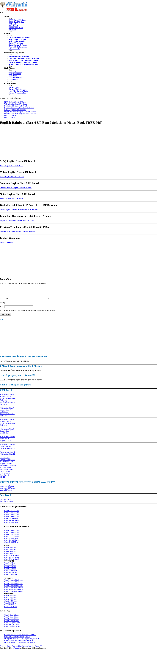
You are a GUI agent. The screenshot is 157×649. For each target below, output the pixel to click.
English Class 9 (5, 433)
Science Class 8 (5, 421)
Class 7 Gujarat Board (11, 617)
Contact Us (38, 646)
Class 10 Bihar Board (11, 555)
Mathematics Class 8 (7, 419)
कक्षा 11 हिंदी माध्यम (6, 490)
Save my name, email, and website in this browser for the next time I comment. (29, 310)
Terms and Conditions (19, 646)
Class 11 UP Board (10, 572)
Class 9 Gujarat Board (11, 621)
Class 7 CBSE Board (11, 513)
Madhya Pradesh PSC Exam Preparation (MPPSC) (21, 639)
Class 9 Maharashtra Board (13, 586)
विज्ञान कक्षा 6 (4, 404)
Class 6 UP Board (10, 563)
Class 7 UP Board (10, 565)
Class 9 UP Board (10, 569)
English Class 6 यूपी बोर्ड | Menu (10, 98)
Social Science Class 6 (7, 398)
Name (2, 302)
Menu (2, 13)
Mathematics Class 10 (7, 437)
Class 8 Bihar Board (11, 551)
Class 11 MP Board (10, 605)
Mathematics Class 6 (7, 394)
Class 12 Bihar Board (11, 559)
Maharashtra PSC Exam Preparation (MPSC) (19, 642)
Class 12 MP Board (10, 607)
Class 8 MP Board (10, 599)
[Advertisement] (64, 142)
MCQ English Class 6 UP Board (11, 166)
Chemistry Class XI (6, 446)
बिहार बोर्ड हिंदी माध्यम (6, 501)
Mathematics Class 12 (7, 454)
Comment (4, 299)
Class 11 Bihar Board (11, 557)
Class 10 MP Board (10, 603)
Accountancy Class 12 (7, 452)
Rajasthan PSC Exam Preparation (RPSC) (18, 640)
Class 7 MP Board (10, 597)
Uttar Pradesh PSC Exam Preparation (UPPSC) (20, 635)
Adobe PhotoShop (6, 469)
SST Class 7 (4, 412)
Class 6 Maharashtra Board (13, 580)
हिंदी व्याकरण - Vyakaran (8, 465)
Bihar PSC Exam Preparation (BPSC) (17, 637)
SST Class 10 (4, 439)
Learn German (5, 473)
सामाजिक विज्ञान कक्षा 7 (7, 414)
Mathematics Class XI (7, 444)
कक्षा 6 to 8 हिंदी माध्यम (7, 486)
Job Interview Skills (6, 462)
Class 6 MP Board (10, 595)
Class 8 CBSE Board (11, 514)
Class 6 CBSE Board (11, 511)
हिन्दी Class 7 (4, 416)
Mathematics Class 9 (7, 429)
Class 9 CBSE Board (11, 516)
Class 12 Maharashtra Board (13, 591)
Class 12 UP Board (10, 574)
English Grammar (6, 463)
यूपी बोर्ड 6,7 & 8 (5, 499)
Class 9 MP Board (10, 601)
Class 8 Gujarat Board (11, 619)
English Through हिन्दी (7, 460)
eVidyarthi (16, 648)
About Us (30, 646)
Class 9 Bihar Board (11, 553)
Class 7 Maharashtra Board (13, 582)
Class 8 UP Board (10, 567)
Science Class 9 (5, 431)
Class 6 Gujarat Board (11, 615)
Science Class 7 (5, 410)
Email (2, 306)
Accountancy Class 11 (7, 448)
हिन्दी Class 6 (4, 400)
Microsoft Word (5, 467)
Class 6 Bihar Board (11, 547)
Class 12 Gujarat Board (12, 626)
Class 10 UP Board (10, 570)
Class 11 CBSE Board (11, 520)
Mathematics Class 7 (7, 408)
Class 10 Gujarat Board (12, 623)
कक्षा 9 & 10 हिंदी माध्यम (7, 488)
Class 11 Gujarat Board (12, 624)
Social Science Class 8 (7, 423)
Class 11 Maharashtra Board (13, 589)
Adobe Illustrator (5, 471)
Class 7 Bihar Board (11, 549)
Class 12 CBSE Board (11, 522)
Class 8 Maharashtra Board (13, 584)
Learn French (4, 475)
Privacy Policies (5, 646)
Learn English (5, 458)
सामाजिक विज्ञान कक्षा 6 (7, 402)
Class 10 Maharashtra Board (13, 588)
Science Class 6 (5, 396)
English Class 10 (5, 440)
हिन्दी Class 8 (4, 425)
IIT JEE (2, 477)
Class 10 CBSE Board (11, 518)
